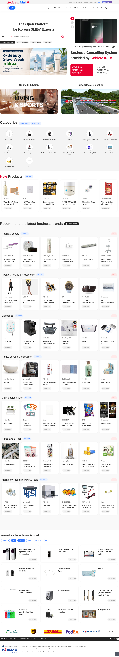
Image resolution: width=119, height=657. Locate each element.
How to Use (72, 2)
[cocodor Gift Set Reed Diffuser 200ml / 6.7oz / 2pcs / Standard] (69, 410)
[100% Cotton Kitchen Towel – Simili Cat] (50, 287)
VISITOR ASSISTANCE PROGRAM (103, 70)
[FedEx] (50, 632)
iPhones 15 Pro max (22, 42)
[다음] (109, 631)
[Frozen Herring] (10, 451)
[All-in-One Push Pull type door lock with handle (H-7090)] (89, 595)
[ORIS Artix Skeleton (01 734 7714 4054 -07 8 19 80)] (69, 287)
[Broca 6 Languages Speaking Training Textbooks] (30, 410)
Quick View (8, 208)
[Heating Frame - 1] (89, 614)
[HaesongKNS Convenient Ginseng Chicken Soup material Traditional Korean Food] (50, 451)
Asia (14, 540)
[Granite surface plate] (30, 492)
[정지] (113, 631)
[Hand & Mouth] (108, 369)
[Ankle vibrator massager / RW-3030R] (50, 328)
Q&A (95, 2)
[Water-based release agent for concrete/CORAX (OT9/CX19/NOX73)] (30, 369)
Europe (29, 540)
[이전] (106, 631)
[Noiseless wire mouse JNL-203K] (10, 573)
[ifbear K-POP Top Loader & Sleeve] (50, 410)
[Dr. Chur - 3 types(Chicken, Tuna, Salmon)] (10, 614)
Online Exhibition (59, 8)
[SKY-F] (89, 328)
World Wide (6, 540)
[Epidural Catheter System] (49, 573)
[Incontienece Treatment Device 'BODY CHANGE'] (30, 246)
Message (85, 2)
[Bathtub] (10, 369)
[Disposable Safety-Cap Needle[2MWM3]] (50, 246)
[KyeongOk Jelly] (69, 451)
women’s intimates (36, 42)
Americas (21, 540)
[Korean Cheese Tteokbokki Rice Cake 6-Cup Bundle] (50, 188)
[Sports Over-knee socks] (30, 287)
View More (28, 176)
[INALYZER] (50, 492)
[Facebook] (114, 639)
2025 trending (47, 42)
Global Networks (98, 8)
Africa (46, 540)
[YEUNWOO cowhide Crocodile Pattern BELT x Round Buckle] (89, 287)
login (99, 2)
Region (91, 2)
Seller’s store (87, 8)
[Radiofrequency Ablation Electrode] (10, 595)
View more (24, 233)
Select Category (72, 223)
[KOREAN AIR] (69, 632)
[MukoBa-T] (89, 573)
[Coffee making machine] (30, 328)
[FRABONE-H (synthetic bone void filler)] (69, 246)
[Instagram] (110, 639)
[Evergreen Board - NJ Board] (69, 369)
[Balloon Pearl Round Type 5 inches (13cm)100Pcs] (89, 410)
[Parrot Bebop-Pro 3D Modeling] (49, 614)
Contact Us (79, 2)
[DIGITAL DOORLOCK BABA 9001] (49, 554)
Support (107, 8)
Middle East (38, 540)
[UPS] (11, 632)
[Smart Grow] (10, 410)
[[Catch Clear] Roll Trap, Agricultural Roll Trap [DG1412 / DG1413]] (89, 451)
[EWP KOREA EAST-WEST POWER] (89, 632)
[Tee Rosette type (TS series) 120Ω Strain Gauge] (108, 492)
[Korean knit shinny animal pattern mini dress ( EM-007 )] (10, 287)
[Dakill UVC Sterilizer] (69, 328)
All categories (48, 8)
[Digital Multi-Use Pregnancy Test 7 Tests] (10, 246)
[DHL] (31, 632)
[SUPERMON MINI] (49, 595)
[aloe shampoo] (89, 369)
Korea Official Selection (72, 8)
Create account (107, 2)
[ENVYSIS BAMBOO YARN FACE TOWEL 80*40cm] (108, 287)
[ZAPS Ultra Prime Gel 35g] (50, 369)
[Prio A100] (10, 328)
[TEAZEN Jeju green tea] (108, 451)
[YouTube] (117, 639)
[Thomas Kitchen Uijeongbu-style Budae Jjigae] (108, 188)
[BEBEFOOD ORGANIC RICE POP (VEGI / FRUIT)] (30, 451)
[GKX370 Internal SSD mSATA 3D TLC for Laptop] (89, 554)
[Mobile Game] (108, 410)
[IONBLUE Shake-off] (108, 328)
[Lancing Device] (89, 246)
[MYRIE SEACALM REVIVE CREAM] (69, 188)
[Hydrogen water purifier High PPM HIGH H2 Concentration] (10, 554)
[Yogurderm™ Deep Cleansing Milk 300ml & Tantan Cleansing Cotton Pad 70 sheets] (10, 188)
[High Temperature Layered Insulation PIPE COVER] (10, 492)
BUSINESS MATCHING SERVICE (77, 70)
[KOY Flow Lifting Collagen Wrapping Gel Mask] (30, 188)
